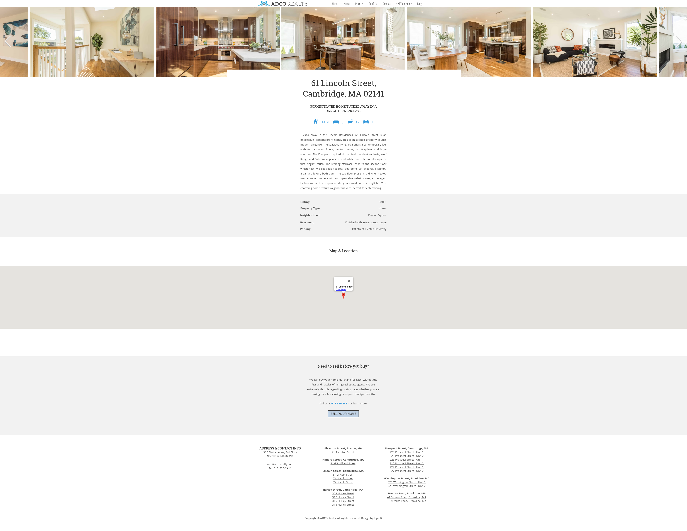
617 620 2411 (340, 403)
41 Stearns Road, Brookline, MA (406, 497)
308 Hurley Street (343, 493)
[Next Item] (679, 42)
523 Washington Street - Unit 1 (407, 482)
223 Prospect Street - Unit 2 (407, 456)
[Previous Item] (7, 42)
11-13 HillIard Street (343, 463)
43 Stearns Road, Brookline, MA (406, 501)
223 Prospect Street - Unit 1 (407, 452)
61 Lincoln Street (343, 474)
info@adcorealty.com (280, 464)
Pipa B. (378, 518)
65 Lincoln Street (343, 482)
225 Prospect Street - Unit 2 (407, 463)
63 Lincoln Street (343, 478)
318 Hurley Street (343, 504)
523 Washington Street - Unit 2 (407, 486)
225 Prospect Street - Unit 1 (407, 459)
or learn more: (358, 403)
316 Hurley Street (343, 501)
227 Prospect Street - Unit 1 (407, 467)
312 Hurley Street (343, 497)
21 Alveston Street (343, 452)
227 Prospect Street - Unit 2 (407, 471)
